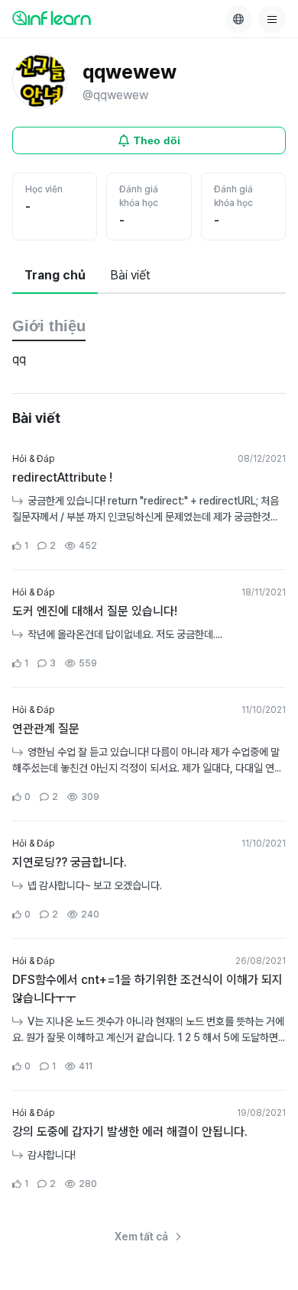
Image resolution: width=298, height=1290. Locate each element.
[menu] (272, 19)
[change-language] (238, 19)
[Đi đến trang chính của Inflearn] (51, 18)
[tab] (55, 276)
